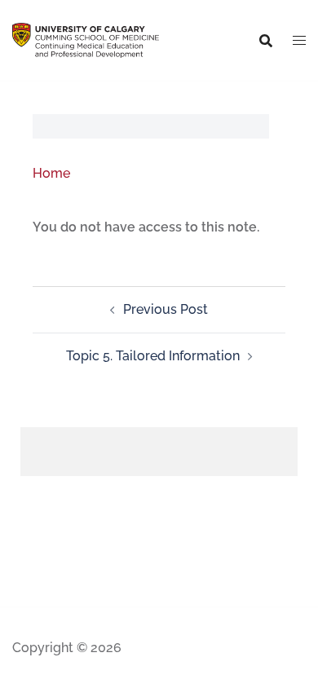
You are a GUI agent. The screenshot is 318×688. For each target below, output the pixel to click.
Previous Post (165, 309)
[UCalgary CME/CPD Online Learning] (85, 39)
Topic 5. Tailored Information (153, 356)
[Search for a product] (265, 40)
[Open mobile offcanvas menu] (299, 40)
